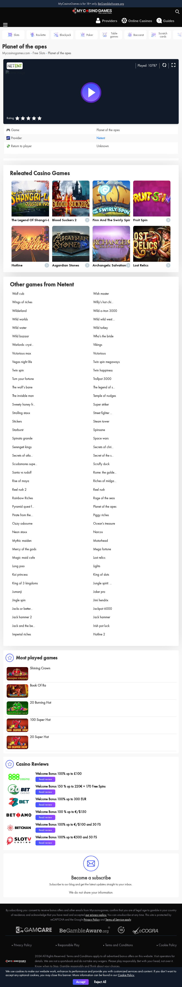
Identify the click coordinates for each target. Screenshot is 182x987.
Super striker (101, 404)
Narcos (98, 532)
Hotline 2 (99, 634)
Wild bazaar (20, 336)
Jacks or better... (22, 609)
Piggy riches (101, 515)
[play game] (91, 92)
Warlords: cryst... (22, 345)
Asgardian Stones (65, 265)
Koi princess (20, 575)
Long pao (18, 566)
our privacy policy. (96, 915)
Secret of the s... (103, 455)
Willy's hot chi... (103, 302)
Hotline (17, 265)
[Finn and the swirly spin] (111, 198)
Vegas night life (22, 362)
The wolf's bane (22, 387)
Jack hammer (101, 617)
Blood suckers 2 (64, 220)
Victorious (99, 353)
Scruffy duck (101, 464)
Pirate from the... (22, 515)
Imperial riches (21, 634)
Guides (168, 21)
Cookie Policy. (126, 975)
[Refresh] (163, 65)
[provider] (15, 65)
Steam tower (101, 421)
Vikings (97, 345)
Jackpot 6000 (102, 609)
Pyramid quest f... (23, 507)
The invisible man (23, 396)
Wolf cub (18, 294)
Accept (80, 982)
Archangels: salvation (109, 265)
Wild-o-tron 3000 (105, 311)
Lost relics (140, 265)
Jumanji (17, 592)
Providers (109, 21)
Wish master (101, 294)
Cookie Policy (168, 945)
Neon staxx (19, 532)
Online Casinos (140, 21)
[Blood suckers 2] (71, 198)
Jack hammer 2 (22, 617)
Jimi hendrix (100, 600)
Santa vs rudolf (22, 472)
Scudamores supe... (24, 464)
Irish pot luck (101, 626)
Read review (45, 779)
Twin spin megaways (106, 362)
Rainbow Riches (22, 498)
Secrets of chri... (103, 447)
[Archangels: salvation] (111, 244)
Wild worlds (20, 319)
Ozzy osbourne (22, 523)
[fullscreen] (172, 65)
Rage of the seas (104, 498)
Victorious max (21, 353)
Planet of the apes (104, 507)
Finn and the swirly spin (112, 220)
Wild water (19, 328)
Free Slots (39, 53)
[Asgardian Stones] (71, 244)
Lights (96, 566)
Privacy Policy (92, 919)
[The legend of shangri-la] (30, 198)
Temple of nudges (104, 396)
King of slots (101, 575)
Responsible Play (68, 945)
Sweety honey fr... (23, 404)
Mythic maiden (22, 541)
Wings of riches (22, 302)
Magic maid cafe (23, 558)
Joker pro (99, 592)
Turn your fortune (23, 379)
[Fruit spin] (152, 198)
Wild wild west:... (104, 319)
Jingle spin (19, 600)
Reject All (100, 982)
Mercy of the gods (24, 549)
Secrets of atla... (22, 455)
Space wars (101, 438)
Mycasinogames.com (16, 53)
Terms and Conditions (119, 945)
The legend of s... (104, 387)
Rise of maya (20, 481)
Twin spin (18, 370)
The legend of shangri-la (31, 220)
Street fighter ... (102, 413)
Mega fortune (102, 549)
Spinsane (99, 430)
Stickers (17, 421)
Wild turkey (100, 328)
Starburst (17, 430)
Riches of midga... (104, 481)
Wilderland (19, 311)
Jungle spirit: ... (102, 583)
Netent (101, 138)
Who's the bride (103, 336)
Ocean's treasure (104, 523)
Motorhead (100, 541)
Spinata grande (22, 438)
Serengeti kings (22, 447)
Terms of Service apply (118, 919)
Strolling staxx (21, 413)
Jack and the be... (23, 626)
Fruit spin (140, 220)
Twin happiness (103, 370)
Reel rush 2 (19, 490)
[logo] (91, 10)
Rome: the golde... (104, 472)
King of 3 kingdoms (25, 583)
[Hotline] (30, 244)
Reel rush (99, 490)
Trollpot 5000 (102, 379)
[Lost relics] (152, 244)
